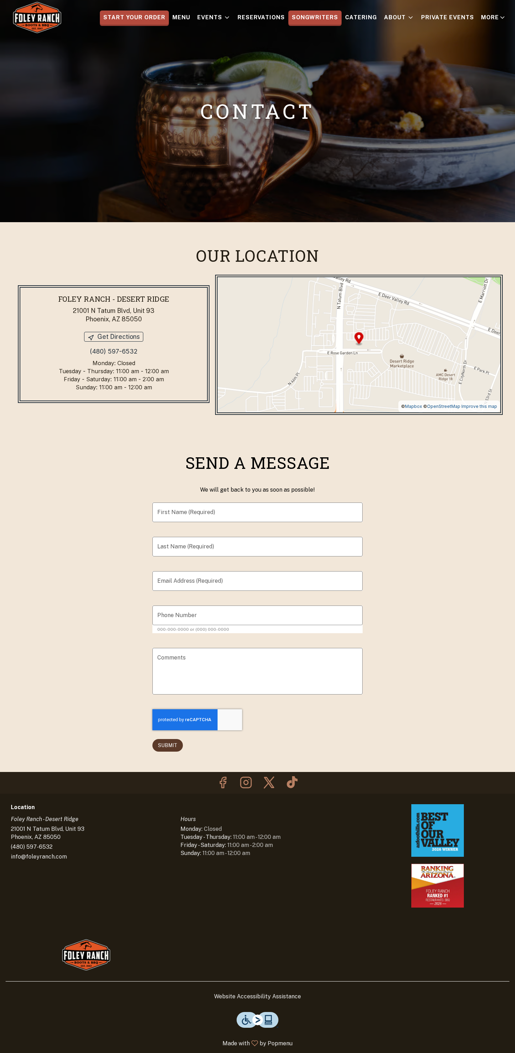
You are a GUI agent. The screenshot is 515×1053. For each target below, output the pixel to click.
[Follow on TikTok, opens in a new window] (292, 784)
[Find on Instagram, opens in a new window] (246, 784)
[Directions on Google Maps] (359, 344)
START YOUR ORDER (134, 17)
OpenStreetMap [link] (443, 406)
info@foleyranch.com (39, 856)
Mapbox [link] (413, 406)
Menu (181, 17)
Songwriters (315, 17)
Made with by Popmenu (149, 1043)
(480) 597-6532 (32, 846)
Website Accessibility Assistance (257, 996)
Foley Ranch (86, 955)
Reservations (261, 17)
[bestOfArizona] (437, 885)
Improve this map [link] (479, 406)
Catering (361, 17)
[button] (214, 18)
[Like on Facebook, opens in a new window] (223, 784)
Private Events (447, 17)
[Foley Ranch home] (37, 17)
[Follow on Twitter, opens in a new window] (269, 784)
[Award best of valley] (437, 830)
